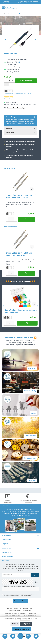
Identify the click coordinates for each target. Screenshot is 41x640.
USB (18, 62)
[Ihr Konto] (36, 636)
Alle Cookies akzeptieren (21, 629)
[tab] (20, 120)
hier (20, 515)
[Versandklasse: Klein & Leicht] (10, 213)
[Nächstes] (35, 39)
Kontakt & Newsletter (15, 610)
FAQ (21, 608)
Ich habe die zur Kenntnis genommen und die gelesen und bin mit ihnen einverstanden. (20, 594)
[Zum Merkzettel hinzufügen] (32, 189)
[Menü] (4, 636)
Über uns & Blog (27, 608)
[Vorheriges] (5, 39)
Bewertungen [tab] (10, 132)
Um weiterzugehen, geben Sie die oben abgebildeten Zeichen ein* (20, 586)
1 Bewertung (8, 99)
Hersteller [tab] (9, 128)
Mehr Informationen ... (25, 619)
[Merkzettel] (28, 636)
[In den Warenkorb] (26, 219)
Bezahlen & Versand (12, 608)
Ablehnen (15, 624)
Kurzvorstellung (27, 610)
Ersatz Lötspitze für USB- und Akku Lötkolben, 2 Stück (19, 196)
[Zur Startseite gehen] (10, 7)
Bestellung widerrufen (20, 600)
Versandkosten (32, 613)
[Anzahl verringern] (6, 80)
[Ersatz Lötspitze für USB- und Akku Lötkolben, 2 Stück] (20, 182)
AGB (9, 595)
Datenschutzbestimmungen (17, 594)
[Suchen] (12, 636)
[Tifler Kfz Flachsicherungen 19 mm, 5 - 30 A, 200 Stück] (20, 296)
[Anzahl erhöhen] (12, 80)
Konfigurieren (26, 624)
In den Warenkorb (26, 80)
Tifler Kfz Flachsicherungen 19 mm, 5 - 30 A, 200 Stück (20, 311)
